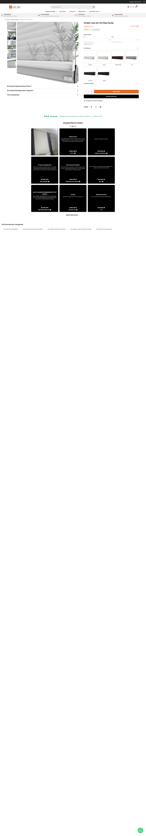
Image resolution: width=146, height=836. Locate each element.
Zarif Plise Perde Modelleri (11, 229)
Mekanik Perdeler (14, 19)
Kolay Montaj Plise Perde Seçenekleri (33, 229)
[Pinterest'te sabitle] (100, 107)
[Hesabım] (133, 7)
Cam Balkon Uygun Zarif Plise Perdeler (80, 229)
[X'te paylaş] (96, 107)
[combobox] (73, 7)
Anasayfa (7, 19)
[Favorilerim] (131, 7)
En (84, 37)
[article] (44, 141)
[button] (133, 26)
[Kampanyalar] (128, 7)
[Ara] (94, 7)
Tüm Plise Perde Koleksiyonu (104, 229)
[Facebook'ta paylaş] (91, 107)
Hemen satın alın (111, 96)
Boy (112, 37)
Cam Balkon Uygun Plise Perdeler (56, 229)
